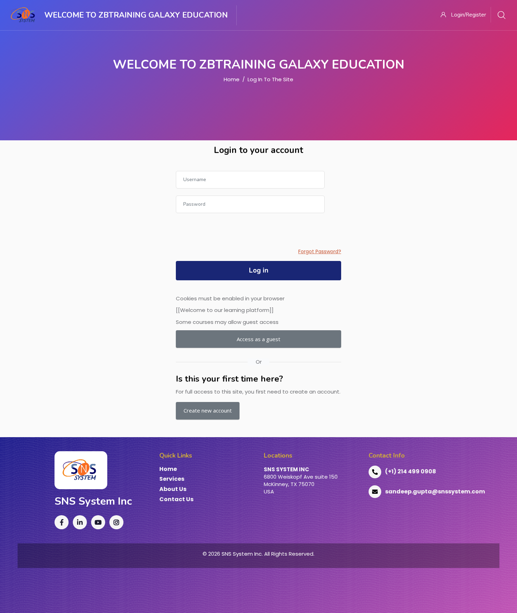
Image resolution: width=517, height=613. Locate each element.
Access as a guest (258, 339)
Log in (258, 270)
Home (232, 79)
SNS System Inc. (242, 553)
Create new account (208, 410)
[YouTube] (98, 522)
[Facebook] (62, 522)
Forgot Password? (319, 251)
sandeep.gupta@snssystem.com (435, 491)
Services (171, 479)
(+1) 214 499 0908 (410, 471)
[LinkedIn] (80, 522)
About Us (172, 489)
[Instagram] (116, 522)
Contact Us (176, 499)
